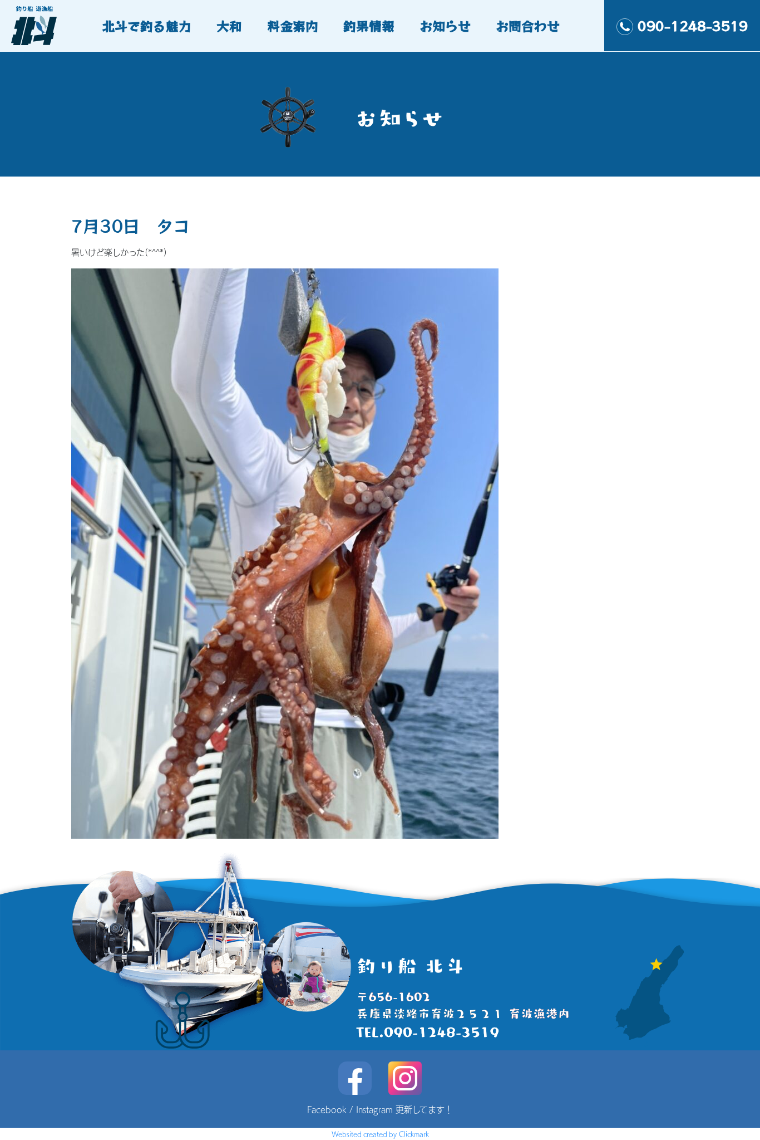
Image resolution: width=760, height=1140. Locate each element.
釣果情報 (368, 25)
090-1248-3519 (693, 25)
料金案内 (292, 25)
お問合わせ (528, 25)
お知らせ (445, 25)
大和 (229, 25)
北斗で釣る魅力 (146, 25)
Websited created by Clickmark (380, 1134)
